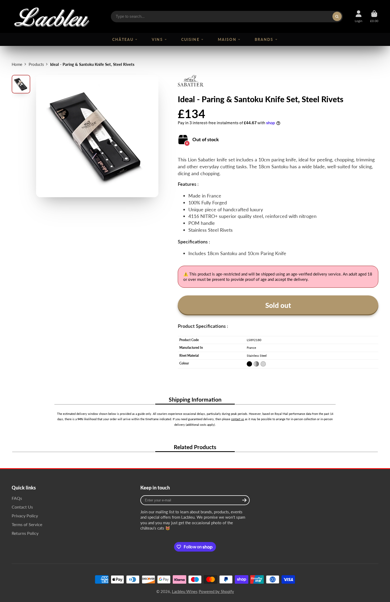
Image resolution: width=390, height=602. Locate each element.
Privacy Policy (25, 515)
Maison (227, 39)
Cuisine (190, 39)
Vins (157, 39)
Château (122, 39)
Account (358, 16)
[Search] (337, 16)
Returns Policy (25, 533)
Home (17, 64)
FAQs (17, 498)
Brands (264, 39)
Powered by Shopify (216, 591)
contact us (237, 419)
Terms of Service (27, 524)
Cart (374, 16)
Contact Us (22, 506)
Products (36, 64)
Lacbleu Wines (185, 591)
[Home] (51, 16)
